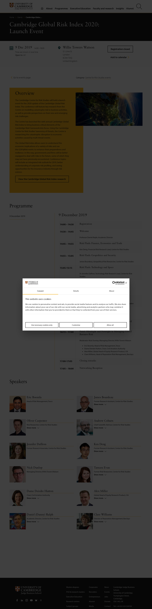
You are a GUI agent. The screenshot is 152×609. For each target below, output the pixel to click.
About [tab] (111, 291)
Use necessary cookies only (41, 325)
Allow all (110, 325)
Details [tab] (76, 291)
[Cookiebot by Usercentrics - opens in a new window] (116, 283)
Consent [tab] (40, 291)
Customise (76, 325)
